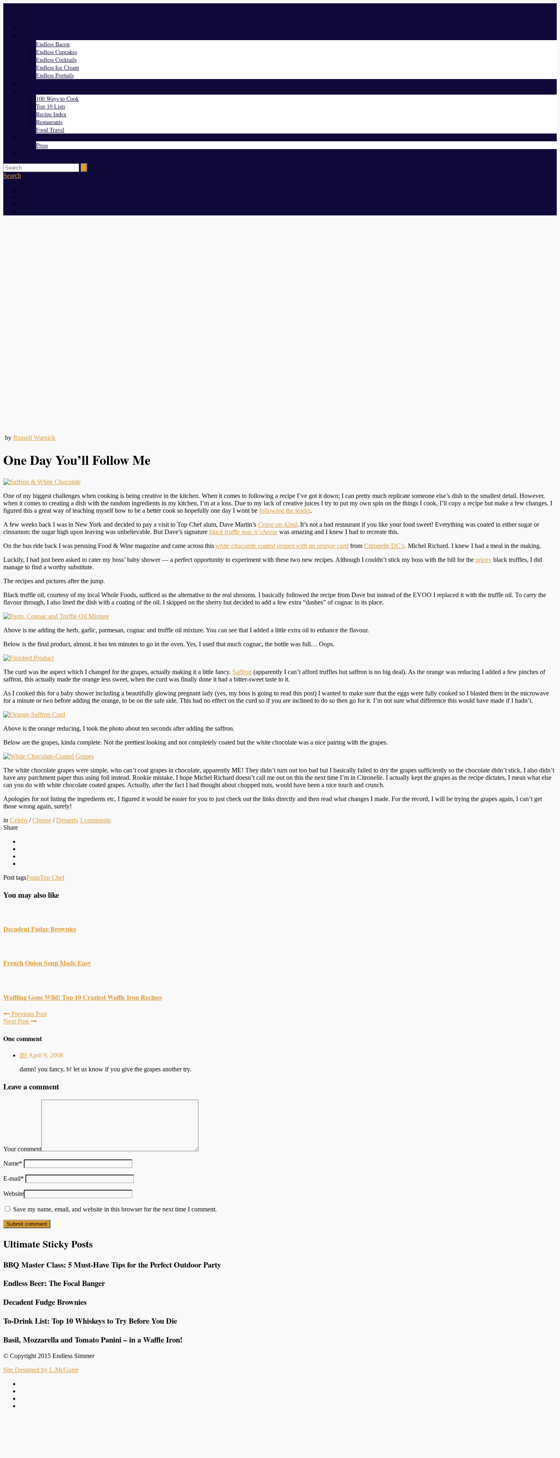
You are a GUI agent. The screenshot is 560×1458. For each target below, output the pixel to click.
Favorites (30, 91)
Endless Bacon (53, 44)
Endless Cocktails (56, 59)
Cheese (41, 820)
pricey (484, 559)
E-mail (13, 1178)
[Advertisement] (280, 1434)
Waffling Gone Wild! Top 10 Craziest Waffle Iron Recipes (82, 997)
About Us (31, 137)
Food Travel (50, 130)
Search (12, 175)
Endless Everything (42, 36)
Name (12, 1163)
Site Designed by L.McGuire (40, 1369)
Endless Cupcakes (56, 52)
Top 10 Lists (50, 106)
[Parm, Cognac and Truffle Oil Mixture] (56, 616)
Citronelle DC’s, (385, 545)
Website (13, 1193)
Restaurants (49, 122)
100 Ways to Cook (57, 98)
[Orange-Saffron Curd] (34, 714)
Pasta (33, 877)
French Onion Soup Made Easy (47, 962)
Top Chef (52, 877)
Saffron (242, 671)
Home (27, 28)
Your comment (22, 1149)
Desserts (67, 820)
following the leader (284, 510)
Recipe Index (51, 114)
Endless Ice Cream (57, 67)
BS (23, 1055)
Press (42, 145)
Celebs (18, 820)
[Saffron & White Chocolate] (42, 481)
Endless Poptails (55, 75)
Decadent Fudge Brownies (39, 928)
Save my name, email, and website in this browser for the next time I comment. (115, 1209)
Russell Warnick (34, 437)
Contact (28, 153)
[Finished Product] (28, 657)
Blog (25, 83)
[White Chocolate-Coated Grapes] (48, 756)
